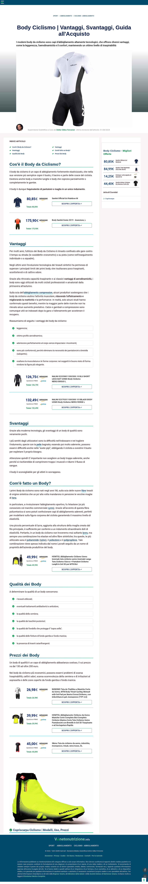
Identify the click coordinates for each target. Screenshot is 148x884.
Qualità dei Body (18, 154)
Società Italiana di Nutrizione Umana (103, 874)
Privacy (57, 856)
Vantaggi (58, 147)
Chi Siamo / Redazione (75, 856)
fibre (83, 490)
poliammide (33, 540)
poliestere (54, 540)
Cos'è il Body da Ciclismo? (21, 147)
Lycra (51, 508)
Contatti (88, 856)
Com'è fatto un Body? (62, 150)
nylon (43, 540)
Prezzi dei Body (60, 154)
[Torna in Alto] (145, 876)
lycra (85, 532)
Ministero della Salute (76, 874)
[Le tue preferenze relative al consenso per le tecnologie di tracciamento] (144, 880)
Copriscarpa (109, 199)
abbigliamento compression (38, 292)
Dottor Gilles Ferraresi (65, 130)
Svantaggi (16, 150)
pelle (39, 444)
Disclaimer (49, 856)
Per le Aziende (97, 856)
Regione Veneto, (59, 874)
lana (14, 497)
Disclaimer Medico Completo (34, 876)
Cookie (63, 856)
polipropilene (70, 540)
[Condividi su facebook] (145, 870)
